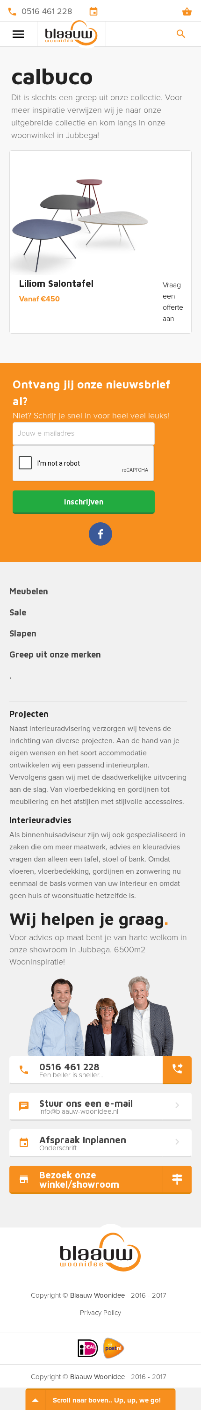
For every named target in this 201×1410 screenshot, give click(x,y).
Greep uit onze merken (55, 654)
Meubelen (28, 591)
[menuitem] (100, 1309)
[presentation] (84, 464)
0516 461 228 (47, 11)
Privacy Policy (100, 1312)
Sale (17, 612)
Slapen (22, 633)
